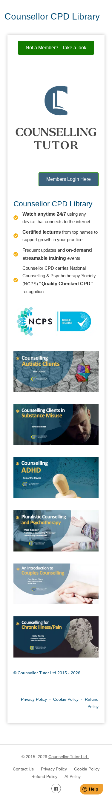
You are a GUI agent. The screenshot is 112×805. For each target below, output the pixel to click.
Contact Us (23, 769)
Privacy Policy (34, 699)
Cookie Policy (66, 699)
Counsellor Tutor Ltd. (68, 756)
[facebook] (56, 788)
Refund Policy (44, 776)
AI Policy (73, 776)
